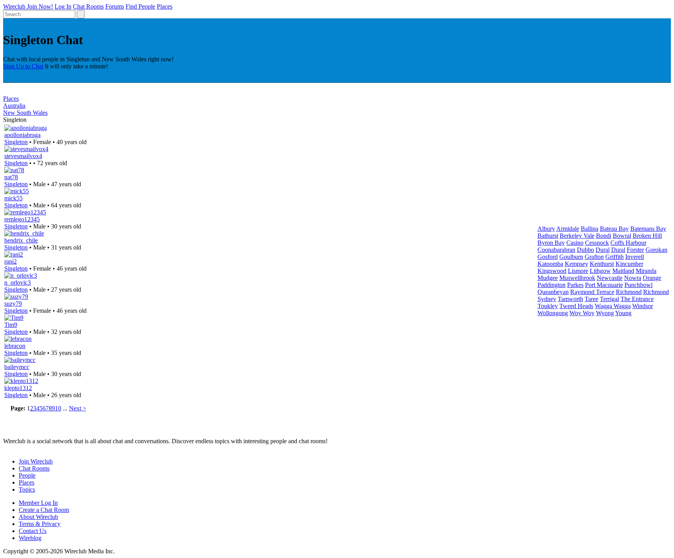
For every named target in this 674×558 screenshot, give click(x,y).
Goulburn (571, 256)
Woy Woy (581, 313)
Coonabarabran (556, 249)
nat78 (11, 177)
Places (164, 6)
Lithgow (600, 270)
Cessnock (597, 242)
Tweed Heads (576, 306)
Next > (77, 408)
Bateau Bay (614, 228)
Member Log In (38, 502)
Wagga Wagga (613, 306)
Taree (591, 299)
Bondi (603, 235)
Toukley (547, 306)
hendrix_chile (21, 240)
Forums (114, 6)
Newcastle (610, 278)
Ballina (589, 228)
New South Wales (25, 112)
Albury (546, 228)
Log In (63, 6)
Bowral (622, 235)
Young (623, 313)
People (27, 475)
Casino (575, 242)
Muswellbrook (577, 278)
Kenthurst (602, 263)
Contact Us (32, 531)
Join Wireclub (36, 461)
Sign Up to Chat (23, 66)
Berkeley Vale (577, 235)
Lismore (578, 270)
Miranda (646, 270)
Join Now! (40, 6)
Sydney (546, 299)
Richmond (629, 292)
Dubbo (585, 249)
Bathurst (547, 235)
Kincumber (629, 263)
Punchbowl (638, 285)
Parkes (575, 285)
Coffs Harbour (628, 242)
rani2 (10, 261)
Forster (635, 249)
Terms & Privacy (39, 524)
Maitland (623, 270)
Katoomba (550, 263)
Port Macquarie (604, 285)
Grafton (594, 256)
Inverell (634, 256)
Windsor (642, 306)
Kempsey (576, 263)
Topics (27, 489)
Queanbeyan (553, 292)
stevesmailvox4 (23, 156)
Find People (140, 6)
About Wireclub (38, 516)
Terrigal (609, 299)
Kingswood (551, 270)
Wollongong (552, 313)
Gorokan (656, 249)
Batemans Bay (648, 228)
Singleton (16, 142)
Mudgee (547, 278)
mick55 (13, 198)
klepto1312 (18, 388)
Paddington (551, 285)
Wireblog (30, 538)
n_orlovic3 (17, 282)
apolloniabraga (22, 135)
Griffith (614, 256)
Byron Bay (551, 242)
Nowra (632, 278)
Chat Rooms (88, 6)
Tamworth (570, 299)
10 (58, 408)
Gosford (547, 256)
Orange (652, 278)
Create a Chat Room (44, 509)
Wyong (605, 313)
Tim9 (10, 324)
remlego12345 (22, 219)
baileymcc (16, 367)
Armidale (567, 228)
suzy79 (13, 303)
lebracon (14, 345)
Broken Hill (647, 235)
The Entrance (637, 299)
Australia (14, 105)
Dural (603, 249)
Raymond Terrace (592, 292)
